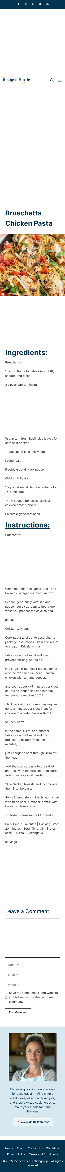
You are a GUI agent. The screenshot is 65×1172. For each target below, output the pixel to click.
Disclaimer (53, 1148)
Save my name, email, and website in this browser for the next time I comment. (33, 997)
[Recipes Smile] (16, 80)
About (20, 1148)
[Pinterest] (33, 4)
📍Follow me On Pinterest (32, 1122)
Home (9, 1148)
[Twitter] (40, 4)
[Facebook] (18, 4)
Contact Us (35, 1148)
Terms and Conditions (43, 1154)
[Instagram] (26, 4)
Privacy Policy (16, 1154)
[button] (52, 80)
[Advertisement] (32, 42)
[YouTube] (47, 4)
